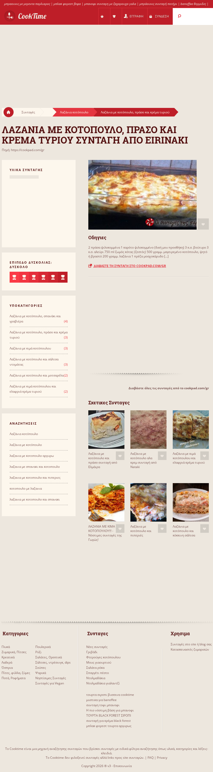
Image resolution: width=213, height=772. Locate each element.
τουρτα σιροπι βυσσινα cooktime (110, 694)
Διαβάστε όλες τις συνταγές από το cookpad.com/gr (169, 388)
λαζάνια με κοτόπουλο (26, 445)
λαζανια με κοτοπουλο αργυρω (32, 455)
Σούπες (40, 667)
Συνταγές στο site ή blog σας (191, 644)
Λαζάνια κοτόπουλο (74, 112)
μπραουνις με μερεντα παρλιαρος (27, 4)
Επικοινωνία (123, 766)
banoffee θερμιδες (193, 4)
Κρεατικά (8, 657)
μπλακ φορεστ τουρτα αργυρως (108, 726)
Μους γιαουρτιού (98, 662)
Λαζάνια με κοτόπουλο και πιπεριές (140, 530)
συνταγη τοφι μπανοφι (102, 705)
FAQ (151, 757)
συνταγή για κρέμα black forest (108, 720)
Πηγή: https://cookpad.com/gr (23, 150)
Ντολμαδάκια (95, 678)
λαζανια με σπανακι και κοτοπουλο (35, 466)
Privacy (162, 757)
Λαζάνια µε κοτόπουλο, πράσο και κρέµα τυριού (135, 112)
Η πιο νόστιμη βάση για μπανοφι (110, 710)
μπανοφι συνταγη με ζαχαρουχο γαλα (110, 4)
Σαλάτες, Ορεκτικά (48, 657)
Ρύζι (38, 652)
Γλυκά (6, 647)
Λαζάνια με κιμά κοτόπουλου (30, 348)
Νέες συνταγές (97, 647)
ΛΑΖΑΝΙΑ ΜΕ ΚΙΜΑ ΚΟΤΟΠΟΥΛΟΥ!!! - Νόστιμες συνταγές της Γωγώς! (105, 533)
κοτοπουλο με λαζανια (26, 488)
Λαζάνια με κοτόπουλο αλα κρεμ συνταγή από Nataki (143, 460)
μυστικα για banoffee (101, 700)
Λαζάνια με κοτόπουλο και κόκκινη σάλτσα (184, 530)
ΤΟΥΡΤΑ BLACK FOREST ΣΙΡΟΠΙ (108, 715)
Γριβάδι (91, 652)
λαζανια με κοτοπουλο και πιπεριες (35, 477)
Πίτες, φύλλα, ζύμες (16, 673)
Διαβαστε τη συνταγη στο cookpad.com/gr (129, 266)
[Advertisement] (106, 61)
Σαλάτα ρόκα (95, 667)
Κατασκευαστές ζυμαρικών (190, 649)
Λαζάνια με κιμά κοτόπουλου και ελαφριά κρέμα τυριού (189, 458)
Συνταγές (28, 112)
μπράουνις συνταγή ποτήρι (158, 4)
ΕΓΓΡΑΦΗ (136, 16)
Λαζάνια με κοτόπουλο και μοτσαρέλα (37, 375)
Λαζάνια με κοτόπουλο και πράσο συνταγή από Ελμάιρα (102, 460)
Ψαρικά (40, 673)
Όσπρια (7, 667)
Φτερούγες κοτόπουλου (103, 657)
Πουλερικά (43, 647)
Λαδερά (7, 662)
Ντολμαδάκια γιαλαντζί (103, 683)
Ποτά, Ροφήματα (13, 678)
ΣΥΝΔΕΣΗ (162, 16)
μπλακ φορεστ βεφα (67, 4)
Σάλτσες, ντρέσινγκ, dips (53, 662)
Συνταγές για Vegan (49, 683)
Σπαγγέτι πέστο (97, 673)
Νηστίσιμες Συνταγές (50, 678)
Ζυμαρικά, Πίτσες (14, 652)
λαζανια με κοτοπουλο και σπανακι (35, 499)
